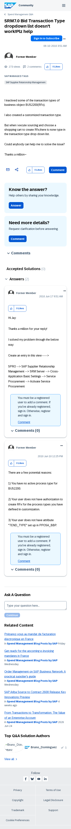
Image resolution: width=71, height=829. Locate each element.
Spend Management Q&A (20, 14)
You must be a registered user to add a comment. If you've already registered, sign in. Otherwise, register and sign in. (34, 406)
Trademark (17, 810)
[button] (47, 67)
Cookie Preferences (17, 820)
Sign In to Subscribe (46, 38)
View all (9, 759)
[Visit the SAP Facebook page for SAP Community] (25, 778)
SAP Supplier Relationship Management (26, 82)
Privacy (17, 790)
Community (26, 5)
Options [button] (64, 38)
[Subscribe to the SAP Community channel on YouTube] (38, 778)
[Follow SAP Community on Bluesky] (32, 778)
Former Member (26, 56)
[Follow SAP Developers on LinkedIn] (45, 778)
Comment (58, 170)
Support (53, 810)
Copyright (17, 800)
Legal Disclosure (53, 800)
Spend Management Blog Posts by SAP (32, 643)
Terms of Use (53, 790)
